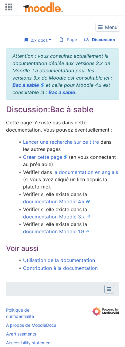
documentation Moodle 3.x (54, 217)
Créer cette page (42, 157)
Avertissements (21, 333)
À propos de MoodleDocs (31, 325)
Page (72, 39)
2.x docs (38, 40)
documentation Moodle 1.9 (53, 231)
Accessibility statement (29, 342)
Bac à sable (25, 85)
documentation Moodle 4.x (54, 201)
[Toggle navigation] (7, 8)
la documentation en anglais (85, 172)
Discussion (103, 39)
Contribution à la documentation (60, 268)
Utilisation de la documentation (59, 260)
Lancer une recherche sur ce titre (61, 142)
